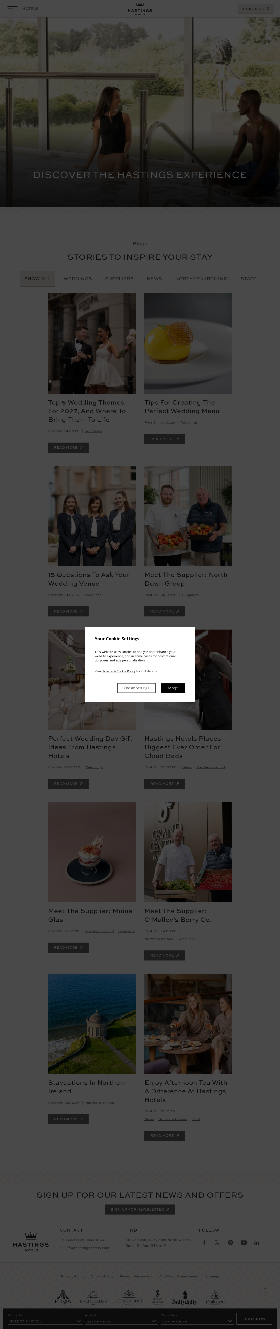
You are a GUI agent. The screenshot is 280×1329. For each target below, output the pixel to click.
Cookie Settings (136, 688)
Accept (173, 688)
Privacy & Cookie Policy (118, 671)
